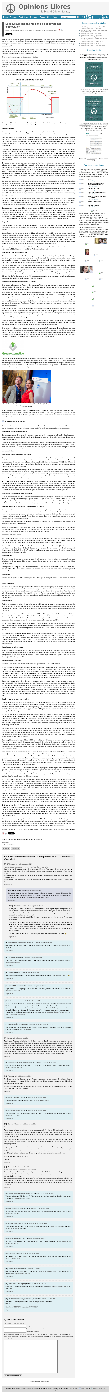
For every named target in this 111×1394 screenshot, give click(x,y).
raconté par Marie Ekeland (48, 243)
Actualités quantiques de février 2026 (92, 41)
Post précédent (35, 1381)
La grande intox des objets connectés (24, 776)
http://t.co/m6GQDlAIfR (60, 975)
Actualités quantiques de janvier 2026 (92, 43)
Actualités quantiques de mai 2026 (91, 28)
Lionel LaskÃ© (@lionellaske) (18, 1024)
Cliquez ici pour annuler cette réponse (14, 1323)
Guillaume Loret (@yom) (17, 1284)
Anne (9, 1167)
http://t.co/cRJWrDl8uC (13, 1228)
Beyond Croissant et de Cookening (31, 270)
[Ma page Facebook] (92, 18)
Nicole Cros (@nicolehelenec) (19, 1193)
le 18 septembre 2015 (40, 1223)
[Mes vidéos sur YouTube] (103, 18)
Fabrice (10, 1076)
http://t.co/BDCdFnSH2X (22, 1198)
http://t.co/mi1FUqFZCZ (13, 1243)
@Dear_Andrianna (15, 1223)
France (56, 829)
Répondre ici (8, 884)
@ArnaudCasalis (14, 1110)
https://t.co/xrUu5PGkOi (22, 1273)
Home (5, 17)
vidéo (47, 249)
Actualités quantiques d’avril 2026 (91, 33)
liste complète (91, 159)
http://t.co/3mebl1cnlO (13, 1213)
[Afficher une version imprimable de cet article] (62, 30)
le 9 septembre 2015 (22, 1038)
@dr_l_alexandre (14, 1097)
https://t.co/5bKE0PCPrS (13, 1307)
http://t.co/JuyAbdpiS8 (13, 962)
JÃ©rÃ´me (10, 864)
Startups (61, 829)
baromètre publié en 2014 (43, 730)
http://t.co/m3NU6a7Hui (63, 945)
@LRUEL (12, 1253)
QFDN (81, 231)
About (55, 17)
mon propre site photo (97, 232)
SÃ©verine (12, 1001)
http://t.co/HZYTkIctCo (13, 1115)
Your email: (5, 842)
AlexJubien (17, 906)
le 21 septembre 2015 (39, 1238)
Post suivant (45, 1381)
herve (9, 1038)
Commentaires (100, 1388)
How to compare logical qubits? (90, 37)
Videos (42, 17)
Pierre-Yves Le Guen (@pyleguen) (19, 1062)
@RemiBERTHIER (14, 986)
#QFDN (103, 213)
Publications (23, 17)
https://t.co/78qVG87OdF (30, 1307)
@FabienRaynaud (15, 1238)
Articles (86, 1388)
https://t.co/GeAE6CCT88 (14, 1067)
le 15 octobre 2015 (33, 1253)
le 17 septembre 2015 (42, 1208)
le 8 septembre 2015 (25, 864)
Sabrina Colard (13, 1124)
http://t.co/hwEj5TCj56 (57, 1226)
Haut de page (73, 1388)
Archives (13, 17)
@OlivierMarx (13, 957)
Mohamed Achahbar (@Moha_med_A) (21, 1299)
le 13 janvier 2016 (37, 1268)
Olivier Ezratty (48, 829)
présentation (6, 616)
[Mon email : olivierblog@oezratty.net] (83, 18)
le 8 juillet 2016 (51, 1299)
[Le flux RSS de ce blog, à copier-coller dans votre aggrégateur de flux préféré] (107, 18)
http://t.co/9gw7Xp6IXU (64, 1241)
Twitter (37, 942)
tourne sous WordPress (24, 1388)
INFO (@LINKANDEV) (16, 1208)
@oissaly (11, 973)
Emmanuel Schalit (8, 216)
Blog (49, 17)
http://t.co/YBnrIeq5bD (13, 991)
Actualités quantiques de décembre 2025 (93, 45)
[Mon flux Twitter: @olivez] (99, 18)
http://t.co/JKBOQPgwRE (41, 1100)
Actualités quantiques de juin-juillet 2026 (93, 27)
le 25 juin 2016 (42, 1284)
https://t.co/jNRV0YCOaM (60, 1286)
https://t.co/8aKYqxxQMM (47, 1271)
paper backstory (96, 130)
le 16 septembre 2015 (47, 1193)
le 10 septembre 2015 (24, 1076)
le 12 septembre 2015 (35, 906)
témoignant (47, 633)
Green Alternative (20, 360)
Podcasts (33, 17)
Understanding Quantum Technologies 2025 (93, 54)
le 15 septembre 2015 (29, 1124)
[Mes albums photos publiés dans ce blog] (88, 18)
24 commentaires (51, 30)
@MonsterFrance (15, 1268)
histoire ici (58, 413)
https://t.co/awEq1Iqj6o (13, 1258)
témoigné (72, 623)
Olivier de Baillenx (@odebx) (18, 942)
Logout (55, 1390)
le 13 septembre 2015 (39, 1110)
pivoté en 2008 (55, 235)
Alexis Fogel (34, 212)
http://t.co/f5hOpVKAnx (27, 1029)
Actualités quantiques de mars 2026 (91, 35)
